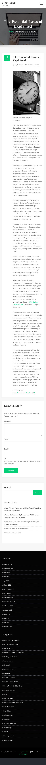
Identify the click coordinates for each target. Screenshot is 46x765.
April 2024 (6, 581)
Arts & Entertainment (10, 644)
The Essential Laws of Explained (26, 32)
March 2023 (7, 627)
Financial (6, 665)
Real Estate (7, 711)
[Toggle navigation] (41, 4)
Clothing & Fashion (10, 657)
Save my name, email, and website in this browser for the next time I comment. (23, 462)
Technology (7, 727)
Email (6, 449)
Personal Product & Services (13, 702)
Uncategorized (8, 736)
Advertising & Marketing (11, 640)
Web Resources (8, 740)
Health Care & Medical (11, 682)
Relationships (8, 715)
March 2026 (7, 564)
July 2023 (6, 614)
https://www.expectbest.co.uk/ (24, 393)
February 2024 (8, 589)
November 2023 (9, 602)
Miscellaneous (8, 698)
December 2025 (8, 568)
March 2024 (7, 585)
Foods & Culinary (9, 669)
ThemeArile (23, 754)
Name (6, 439)
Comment (7, 421)
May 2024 (6, 577)
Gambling (6, 673)
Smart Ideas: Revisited (13, 533)
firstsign (19, 65)
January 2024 (7, 593)
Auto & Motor (8, 648)
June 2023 (6, 618)
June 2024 (6, 572)
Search (8, 487)
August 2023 (7, 610)
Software (6, 719)
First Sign (9, 2)
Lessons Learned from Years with (17, 529)
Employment (8, 661)
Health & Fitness (9, 678)
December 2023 (8, 597)
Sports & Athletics (9, 723)
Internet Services (34, 65)
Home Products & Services (12, 686)
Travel (5, 732)
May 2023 (6, 622)
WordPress (26, 752)
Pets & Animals (8, 707)
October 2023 (8, 606)
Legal (5, 694)
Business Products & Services (13, 652)
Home (11, 32)
